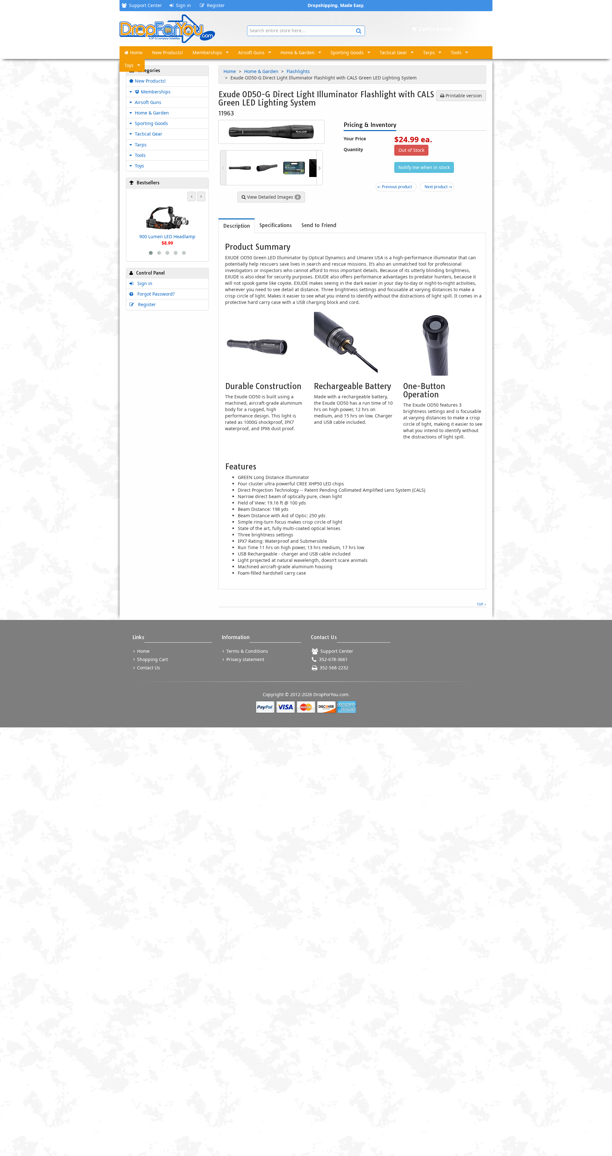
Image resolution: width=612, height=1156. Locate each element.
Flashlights (299, 71)
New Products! (167, 52)
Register (214, 5)
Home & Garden (297, 52)
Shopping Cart (152, 659)
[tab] (236, 225)
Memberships (207, 52)
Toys (129, 65)
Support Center (144, 5)
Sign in (182, 5)
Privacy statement (244, 659)
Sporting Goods (347, 52)
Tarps (429, 52)
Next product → (438, 186)
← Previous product (394, 186)
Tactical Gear (393, 52)
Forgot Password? (155, 294)
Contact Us (148, 668)
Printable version (463, 95)
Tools (456, 52)
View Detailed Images (272, 197)
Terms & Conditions (246, 651)
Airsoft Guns (251, 52)
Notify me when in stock (424, 167)
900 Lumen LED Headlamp (167, 236)
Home (136, 52)
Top (480, 604)
